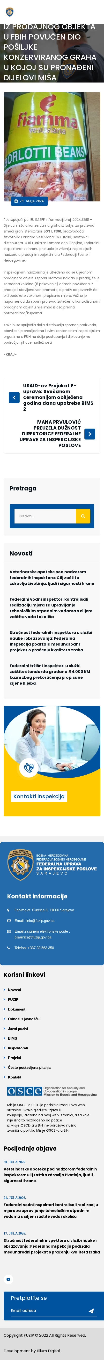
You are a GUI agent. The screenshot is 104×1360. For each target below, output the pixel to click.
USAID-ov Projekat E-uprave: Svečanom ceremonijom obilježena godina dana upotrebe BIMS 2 (58, 397)
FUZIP (13, 999)
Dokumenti (17, 1009)
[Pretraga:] (52, 516)
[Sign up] (89, 1311)
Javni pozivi (18, 1029)
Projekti (14, 1058)
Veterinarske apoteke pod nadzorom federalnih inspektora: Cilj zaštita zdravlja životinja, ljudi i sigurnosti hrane (52, 577)
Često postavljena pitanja (29, 1067)
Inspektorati (18, 1048)
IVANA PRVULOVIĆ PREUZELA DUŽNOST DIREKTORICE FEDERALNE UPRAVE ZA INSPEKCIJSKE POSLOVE (50, 433)
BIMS (12, 1038)
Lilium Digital (48, 1351)
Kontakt (14, 1077)
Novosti (14, 990)
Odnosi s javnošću (23, 1019)
